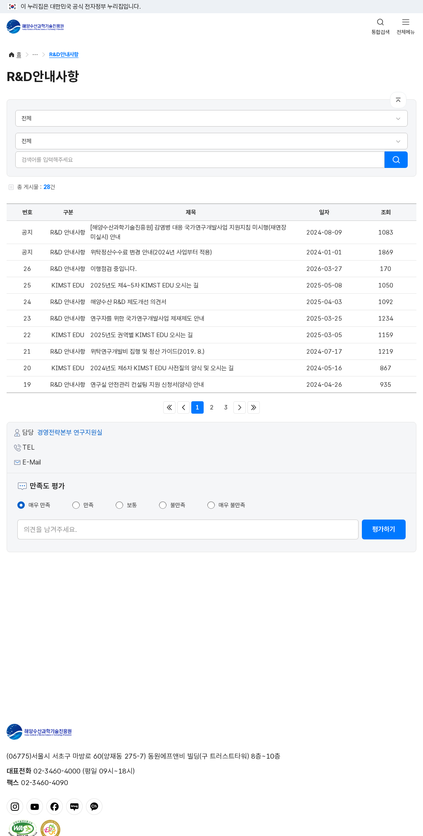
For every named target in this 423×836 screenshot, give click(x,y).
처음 (169, 407)
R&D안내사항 (63, 54)
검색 (396, 159)
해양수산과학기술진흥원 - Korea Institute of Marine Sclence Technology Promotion (35, 26)
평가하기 (383, 529)
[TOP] (398, 100)
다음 (239, 407)
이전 (183, 407)
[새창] (15, 806)
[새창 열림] (22, 829)
